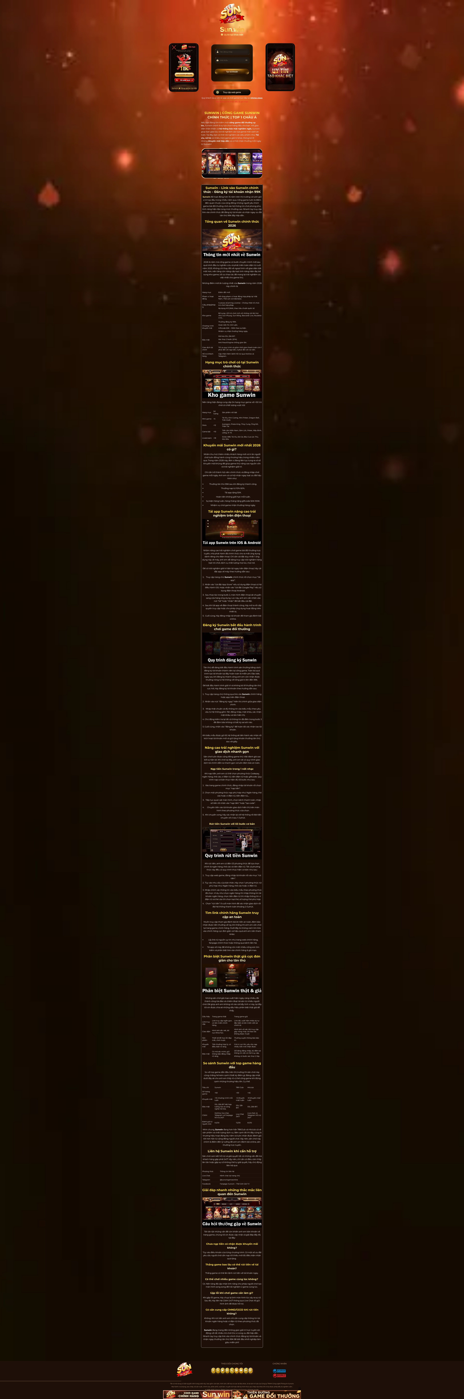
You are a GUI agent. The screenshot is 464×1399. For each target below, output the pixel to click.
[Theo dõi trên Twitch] (250, 1370)
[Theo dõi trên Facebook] (213, 1370)
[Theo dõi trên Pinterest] (237, 1370)
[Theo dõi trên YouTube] (241, 1370)
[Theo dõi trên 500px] (246, 1370)
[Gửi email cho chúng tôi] (227, 1370)
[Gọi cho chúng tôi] (232, 1370)
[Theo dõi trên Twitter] (223, 1370)
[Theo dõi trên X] (218, 1370)
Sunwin (206, 197)
